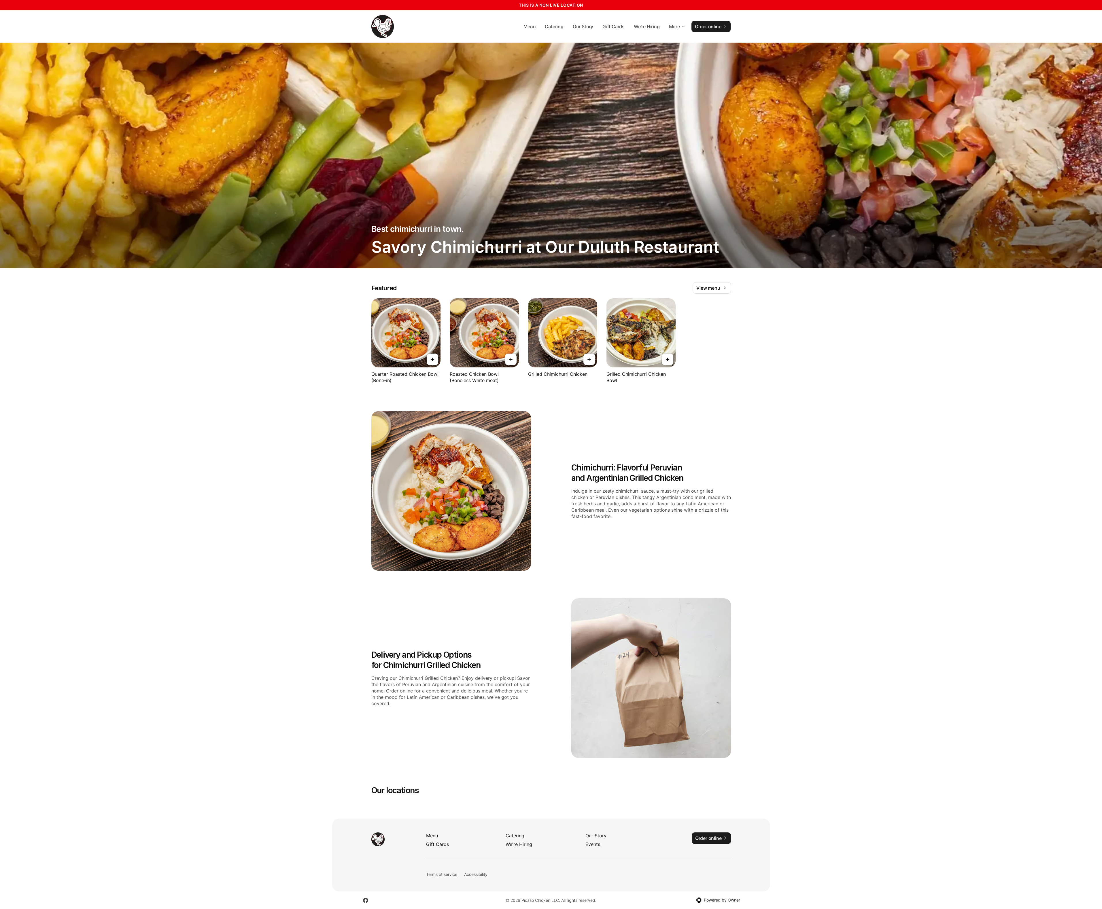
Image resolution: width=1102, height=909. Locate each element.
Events (592, 844)
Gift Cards (613, 26)
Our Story (583, 26)
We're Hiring (647, 26)
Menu (529, 26)
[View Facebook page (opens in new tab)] (365, 900)
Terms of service (441, 874)
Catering (554, 26)
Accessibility (475, 874)
